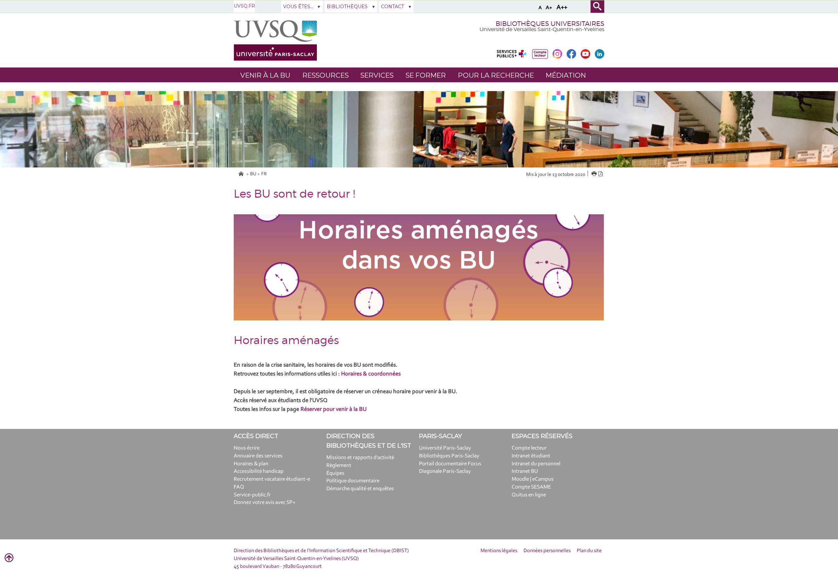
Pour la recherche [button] (496, 75)
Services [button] (376, 75)
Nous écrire (247, 448)
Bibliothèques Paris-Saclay (449, 456)
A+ (549, 7)
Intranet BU (525, 471)
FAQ (239, 487)
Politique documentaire (352, 481)
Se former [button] (426, 75)
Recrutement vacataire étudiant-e (272, 479)
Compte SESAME (531, 487)
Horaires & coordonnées (371, 374)
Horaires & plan (251, 464)
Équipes (335, 473)
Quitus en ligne (529, 495)
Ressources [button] (325, 75)
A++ (561, 7)
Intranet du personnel (536, 464)
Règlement (338, 465)
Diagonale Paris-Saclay (445, 471)
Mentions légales (499, 550)
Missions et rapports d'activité (360, 457)
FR (264, 174)
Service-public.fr (252, 495)
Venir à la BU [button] (265, 75)
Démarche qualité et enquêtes (360, 488)
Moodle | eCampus (533, 479)
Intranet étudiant (531, 456)
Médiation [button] (566, 75)
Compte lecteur (529, 448)
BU (253, 174)
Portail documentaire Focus (450, 464)
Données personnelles (547, 550)
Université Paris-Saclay (445, 448)
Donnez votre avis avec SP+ (265, 502)
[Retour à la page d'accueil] (275, 40)
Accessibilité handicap (258, 471)
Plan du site (589, 550)
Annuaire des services (258, 456)
